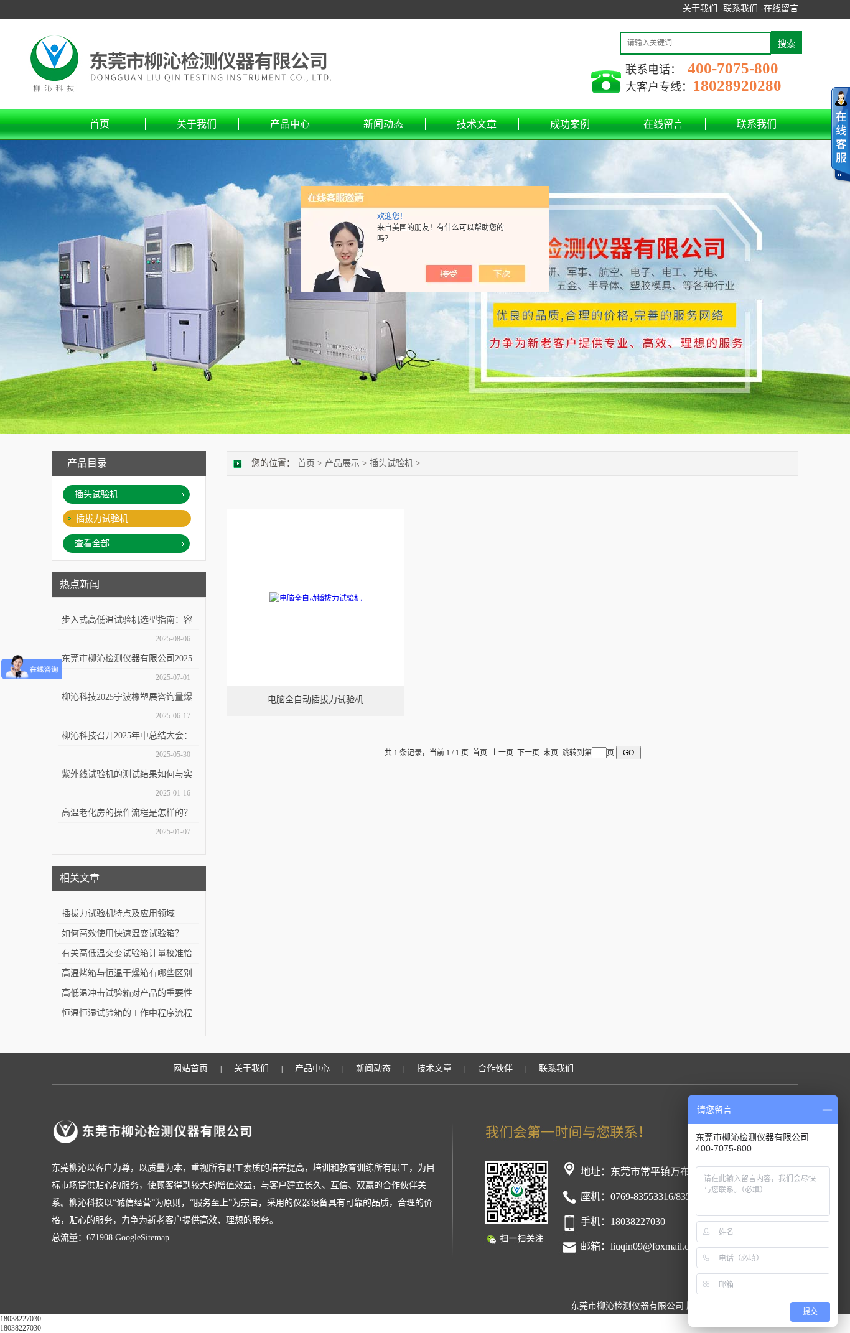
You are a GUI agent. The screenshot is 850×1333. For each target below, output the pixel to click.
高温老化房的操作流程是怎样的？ (127, 812)
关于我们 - (703, 8)
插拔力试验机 (102, 518)
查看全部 (92, 543)
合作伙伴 (495, 1068)
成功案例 (570, 124)
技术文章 (477, 124)
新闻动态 (383, 124)
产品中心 (290, 124)
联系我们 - (743, 8)
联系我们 (757, 124)
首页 (100, 124)
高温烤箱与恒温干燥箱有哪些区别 (127, 973)
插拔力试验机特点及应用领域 (118, 913)
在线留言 (781, 8)
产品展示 (342, 463)
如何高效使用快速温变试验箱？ (123, 933)
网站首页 (190, 1068)
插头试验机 (96, 494)
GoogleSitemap (142, 1237)
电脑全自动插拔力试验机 (315, 699)
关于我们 (197, 124)
